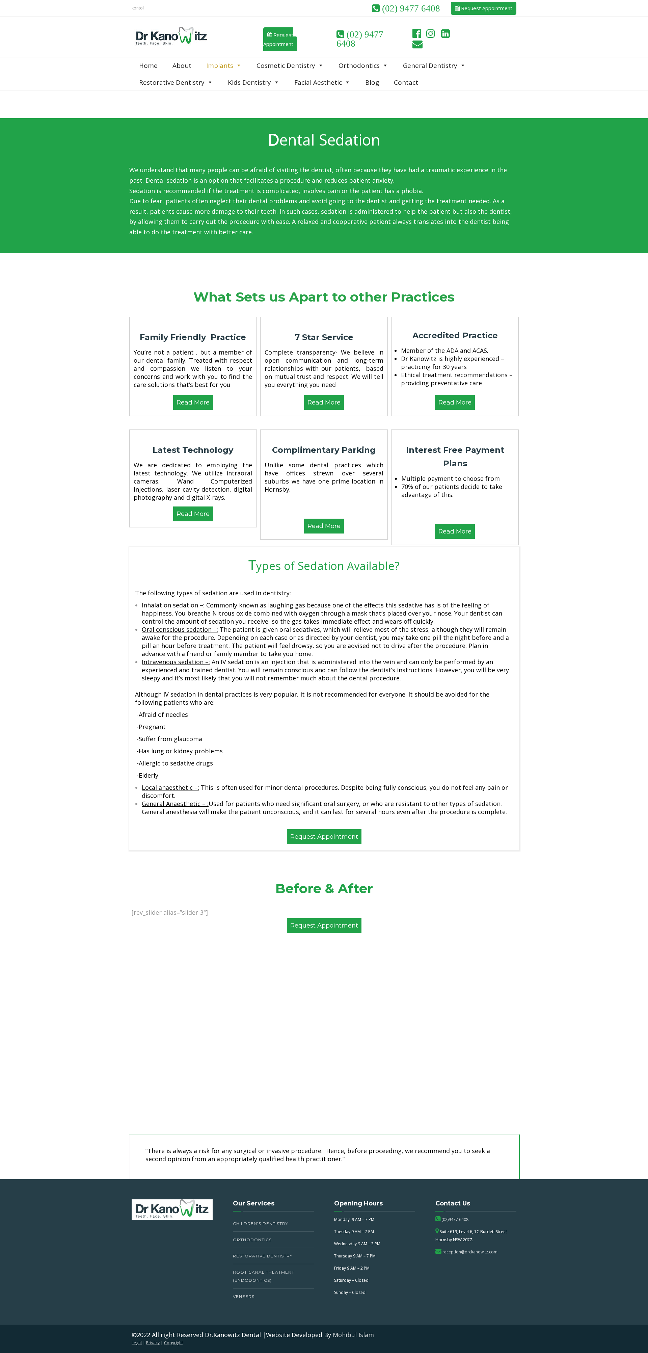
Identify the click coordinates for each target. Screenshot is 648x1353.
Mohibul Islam (353, 1335)
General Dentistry (430, 65)
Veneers (243, 1296)
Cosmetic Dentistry (285, 65)
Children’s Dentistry (260, 1223)
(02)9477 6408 (454, 1219)
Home (148, 65)
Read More (193, 402)
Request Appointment (486, 8)
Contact (406, 82)
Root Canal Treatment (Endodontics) (263, 1276)
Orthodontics (252, 1239)
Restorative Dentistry (263, 1255)
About (181, 65)
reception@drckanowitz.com (469, 1252)
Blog (372, 82)
